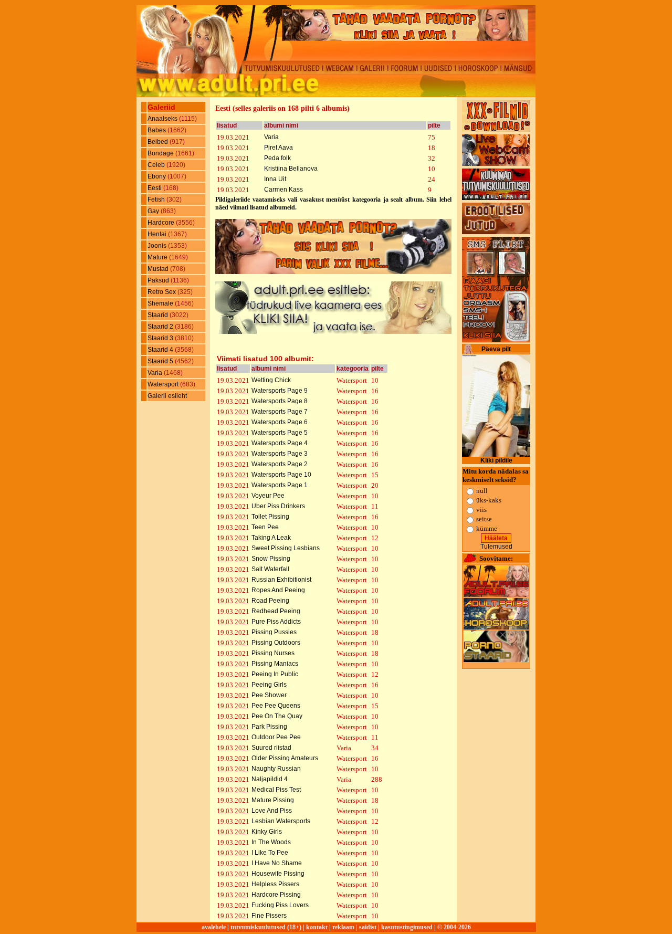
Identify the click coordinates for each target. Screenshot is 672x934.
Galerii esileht (167, 396)
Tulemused (496, 546)
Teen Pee (265, 527)
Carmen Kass (283, 189)
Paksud (159, 280)
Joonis (158, 245)
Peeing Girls (269, 684)
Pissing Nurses (273, 653)
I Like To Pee (269, 852)
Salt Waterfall (270, 569)
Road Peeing (270, 600)
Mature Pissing (272, 800)
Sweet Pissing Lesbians (285, 548)
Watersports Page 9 (279, 390)
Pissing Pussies (274, 632)
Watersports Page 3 (279, 453)
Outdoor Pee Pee (276, 737)
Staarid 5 (161, 361)
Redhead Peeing (275, 611)
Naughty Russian (276, 768)
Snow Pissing (270, 558)
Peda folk (277, 158)
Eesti (155, 188)
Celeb (157, 165)
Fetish (157, 199)
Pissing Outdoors (275, 642)
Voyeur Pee (268, 495)
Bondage (161, 153)
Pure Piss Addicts (276, 621)
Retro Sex (162, 292)
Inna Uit (275, 179)
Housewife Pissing (277, 873)
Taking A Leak (271, 537)
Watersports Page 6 (279, 422)
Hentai (158, 234)
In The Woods (271, 842)
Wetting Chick (271, 380)
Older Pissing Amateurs (284, 758)
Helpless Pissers (275, 884)
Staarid (159, 315)
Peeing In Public (274, 674)
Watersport (164, 384)
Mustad (159, 268)
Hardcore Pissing (276, 894)
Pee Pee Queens (275, 705)
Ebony (157, 176)
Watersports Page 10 (281, 474)
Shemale (161, 303)
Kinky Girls (266, 831)
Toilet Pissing (270, 516)
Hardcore (162, 222)
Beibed (159, 141)
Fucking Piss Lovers (280, 905)
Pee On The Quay (276, 716)
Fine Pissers (269, 915)
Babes (157, 130)
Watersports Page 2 (279, 464)
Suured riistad (271, 747)
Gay (154, 211)
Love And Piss (271, 810)
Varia (156, 372)
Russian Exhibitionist (281, 579)
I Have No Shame (276, 863)
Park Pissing (269, 726)
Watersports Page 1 (279, 485)
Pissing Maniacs (274, 663)
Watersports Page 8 (279, 401)
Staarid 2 (161, 326)
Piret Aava (278, 147)
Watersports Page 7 (279, 411)
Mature (158, 257)
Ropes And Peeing (278, 590)
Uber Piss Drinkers (278, 506)
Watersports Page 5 (279, 432)
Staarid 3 (161, 338)
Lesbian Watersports (280, 821)
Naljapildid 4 (269, 779)
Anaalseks (163, 118)
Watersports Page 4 (279, 443)
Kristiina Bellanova (291, 168)
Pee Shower (269, 695)
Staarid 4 (161, 349)
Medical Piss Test (276, 789)
